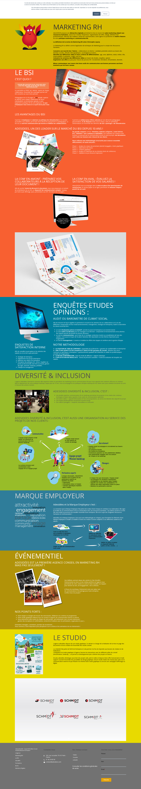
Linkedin (75, 760)
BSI (36, 97)
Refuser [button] (105, 14)
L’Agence (17, 753)
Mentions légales (20, 768)
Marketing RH (19, 755)
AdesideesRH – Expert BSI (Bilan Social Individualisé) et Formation (26, 749)
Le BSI (17, 758)
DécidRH (17, 760)
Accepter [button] (96, 14)
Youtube (75, 757)
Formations (18, 763)
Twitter (75, 755)
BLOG (17, 766)
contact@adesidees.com (53, 762)
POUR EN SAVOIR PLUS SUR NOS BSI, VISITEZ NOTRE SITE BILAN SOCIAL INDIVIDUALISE (32, 86)
